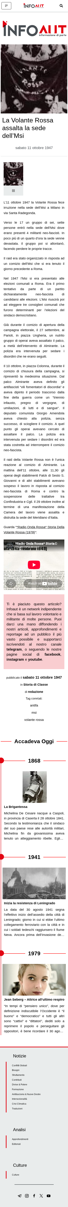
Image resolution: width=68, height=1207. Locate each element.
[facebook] (34, 1195)
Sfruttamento (18, 1075)
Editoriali (16, 1144)
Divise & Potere (19, 1084)
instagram (15, 659)
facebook (52, 654)
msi (34, 712)
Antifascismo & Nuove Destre (26, 1094)
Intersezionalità (19, 1099)
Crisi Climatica (19, 1104)
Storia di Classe (35, 684)
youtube (35, 659)
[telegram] (19, 1195)
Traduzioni (17, 1108)
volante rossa (34, 720)
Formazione (18, 1089)
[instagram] (26, 1195)
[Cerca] (61, 5)
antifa (34, 705)
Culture (15, 1175)
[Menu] (6, 5)
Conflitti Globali (19, 1065)
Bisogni (15, 1070)
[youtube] (48, 1195)
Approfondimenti (20, 1139)
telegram (14, 649)
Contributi (17, 1080)
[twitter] (41, 1195)
